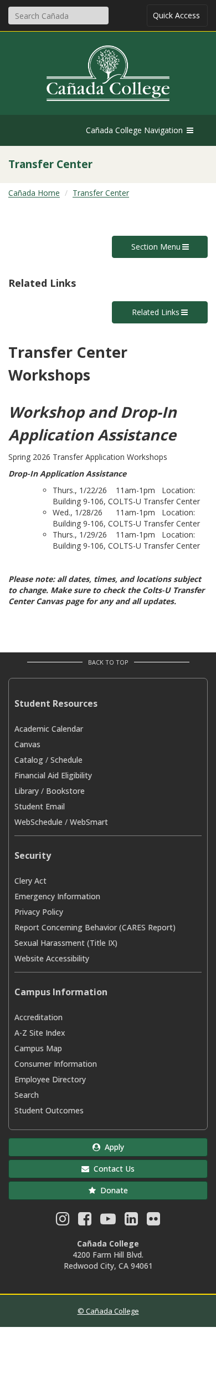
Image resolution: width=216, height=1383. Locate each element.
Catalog (28, 759)
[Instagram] (62, 1221)
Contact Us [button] (112, 1168)
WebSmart (89, 822)
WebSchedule (38, 822)
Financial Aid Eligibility (53, 775)
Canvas (27, 744)
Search (26, 1095)
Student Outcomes (49, 1110)
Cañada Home (34, 193)
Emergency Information (57, 896)
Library (26, 791)
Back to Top (108, 662)
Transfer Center (101, 193)
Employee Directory (50, 1079)
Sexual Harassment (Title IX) (65, 943)
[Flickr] (153, 1221)
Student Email (39, 806)
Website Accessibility (51, 958)
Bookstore (65, 791)
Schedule (66, 759)
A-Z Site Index (39, 1032)
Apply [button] (112, 1147)
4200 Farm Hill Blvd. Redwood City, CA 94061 (108, 1260)
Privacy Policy (38, 911)
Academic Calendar (48, 728)
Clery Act (30, 880)
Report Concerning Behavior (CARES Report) (95, 927)
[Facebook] (84, 1221)
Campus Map (38, 1048)
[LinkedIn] (131, 1221)
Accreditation (38, 1017)
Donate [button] (112, 1190)
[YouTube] (108, 1221)
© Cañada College (108, 1311)
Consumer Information (55, 1063)
